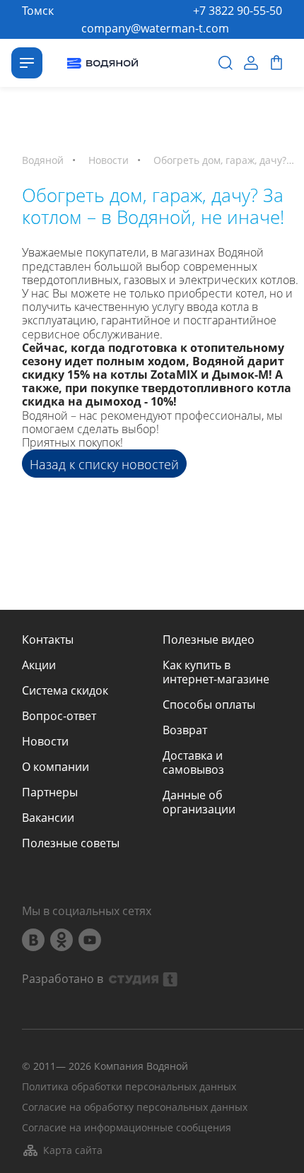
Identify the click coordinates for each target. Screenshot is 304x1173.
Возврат (185, 730)
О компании (55, 767)
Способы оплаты (209, 704)
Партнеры (50, 792)
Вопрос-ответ (59, 716)
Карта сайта (73, 1150)
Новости (45, 741)
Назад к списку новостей (104, 464)
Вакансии (48, 818)
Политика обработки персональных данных (129, 1087)
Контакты (48, 639)
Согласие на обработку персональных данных (134, 1108)
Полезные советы (70, 843)
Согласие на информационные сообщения (126, 1128)
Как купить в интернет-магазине (216, 672)
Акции (39, 665)
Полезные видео (209, 639)
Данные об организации (199, 802)
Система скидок (65, 690)
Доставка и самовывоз (193, 762)
